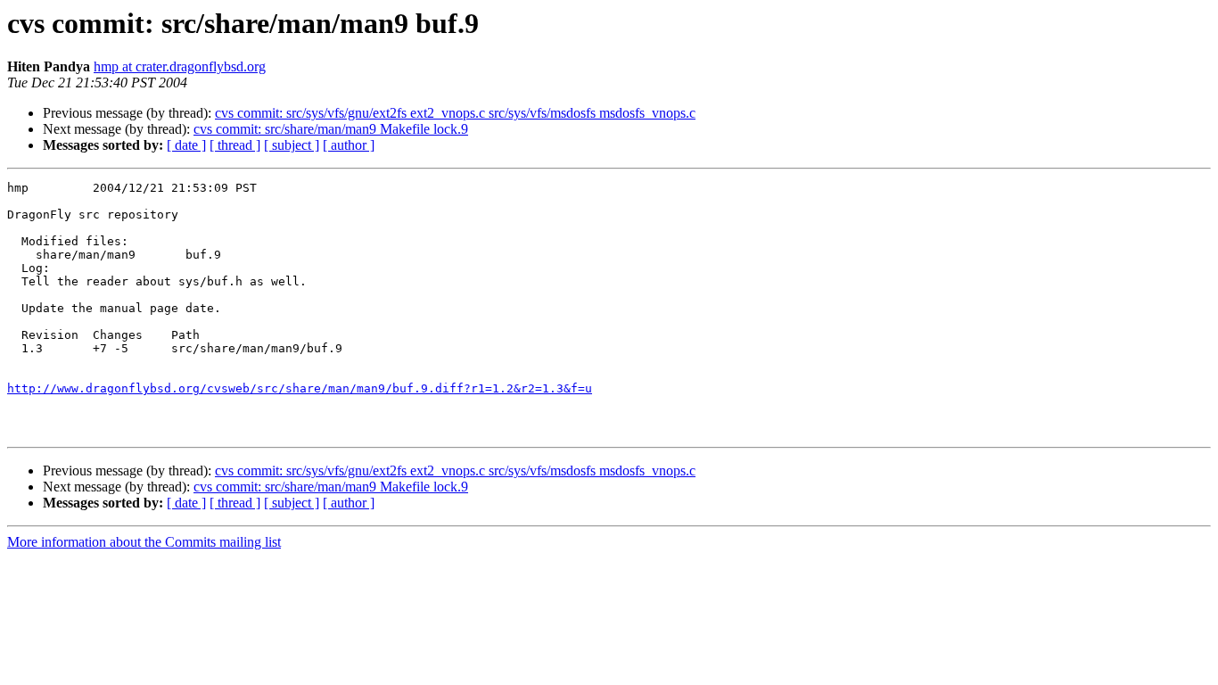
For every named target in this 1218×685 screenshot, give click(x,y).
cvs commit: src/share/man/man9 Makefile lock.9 (330, 128)
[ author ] (348, 145)
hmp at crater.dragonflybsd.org (180, 66)
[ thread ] (235, 145)
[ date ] (186, 145)
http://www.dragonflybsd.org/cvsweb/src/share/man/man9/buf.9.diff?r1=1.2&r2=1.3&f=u (299, 388)
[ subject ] (291, 145)
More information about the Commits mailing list (144, 541)
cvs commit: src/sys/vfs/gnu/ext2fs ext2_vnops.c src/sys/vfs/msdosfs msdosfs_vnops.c (455, 112)
